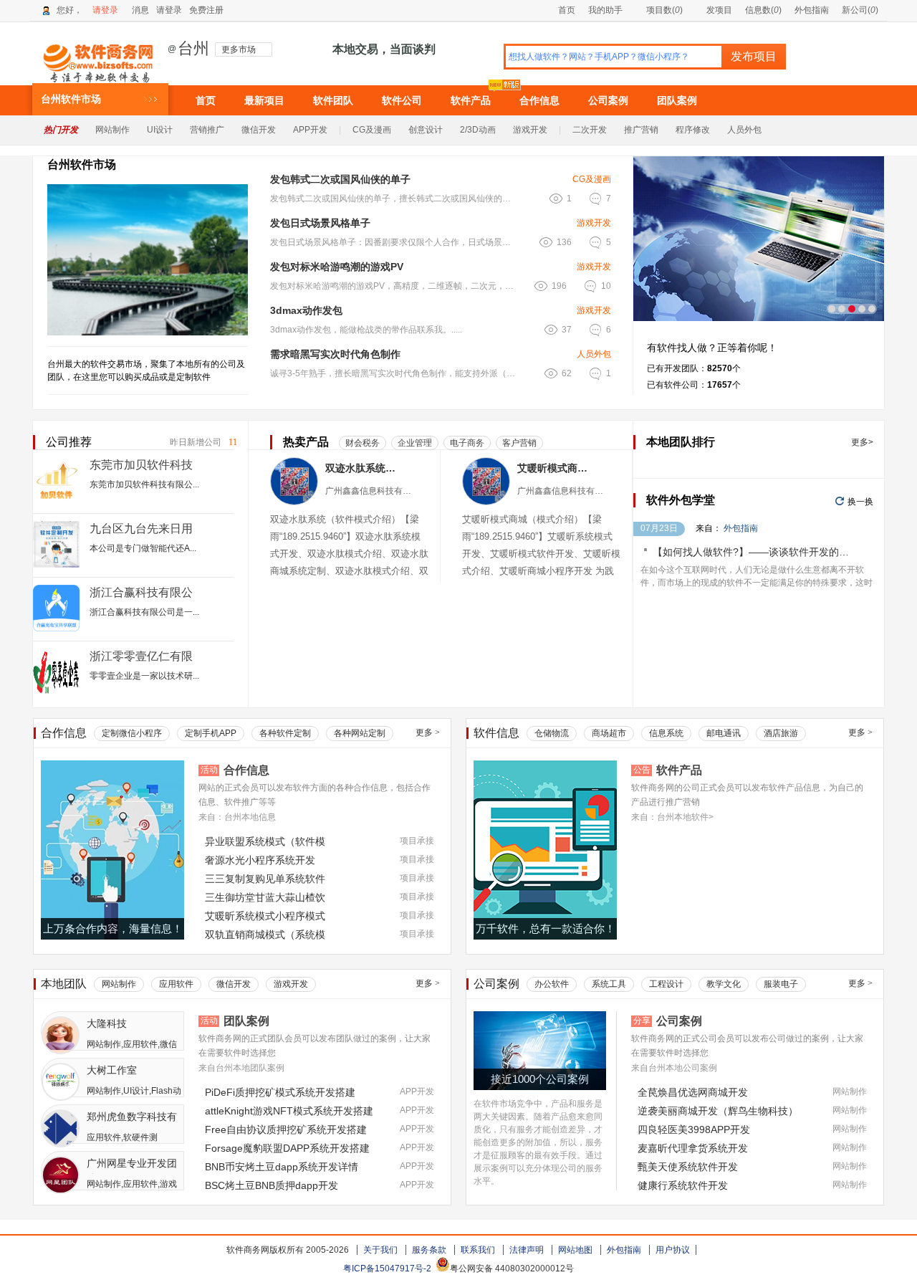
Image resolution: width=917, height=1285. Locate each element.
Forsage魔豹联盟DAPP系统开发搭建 (287, 1148)
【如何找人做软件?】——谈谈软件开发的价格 (756, 552)
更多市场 (238, 49)
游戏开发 (530, 130)
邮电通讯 (723, 733)
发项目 (719, 10)
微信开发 (258, 130)
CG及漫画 (371, 130)
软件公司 (402, 100)
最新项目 (264, 100)
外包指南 (811, 10)
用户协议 (673, 1250)
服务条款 (429, 1250)
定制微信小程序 (132, 733)
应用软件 (176, 984)
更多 (428, 732)
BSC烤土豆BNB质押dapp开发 (271, 1185)
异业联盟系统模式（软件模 (265, 841)
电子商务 (467, 443)
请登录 (105, 10)
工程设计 (666, 984)
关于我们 (380, 1250)
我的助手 (605, 10)
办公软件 (551, 984)
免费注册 (206, 10)
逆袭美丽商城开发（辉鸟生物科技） (718, 1111)
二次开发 (589, 130)
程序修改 (693, 130)
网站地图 (575, 1250)
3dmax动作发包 (306, 310)
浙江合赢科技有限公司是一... (144, 612)
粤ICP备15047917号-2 (387, 1268)
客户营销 (519, 443)
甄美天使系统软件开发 (688, 1166)
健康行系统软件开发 (683, 1185)
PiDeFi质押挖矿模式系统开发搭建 (280, 1092)
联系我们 (478, 1250)
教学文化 (723, 984)
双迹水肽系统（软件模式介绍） (362, 468)
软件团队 (333, 100)
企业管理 (415, 443)
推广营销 (641, 130)
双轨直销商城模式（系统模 (265, 934)
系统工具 (609, 984)
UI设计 (160, 130)
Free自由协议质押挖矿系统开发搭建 (286, 1129)
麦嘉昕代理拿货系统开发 (693, 1148)
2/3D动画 (478, 130)
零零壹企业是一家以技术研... (144, 676)
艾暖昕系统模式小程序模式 (265, 916)
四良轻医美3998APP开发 (694, 1129)
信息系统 (666, 733)
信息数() (763, 10)
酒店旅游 (781, 733)
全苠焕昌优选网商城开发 (693, 1092)
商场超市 (609, 733)
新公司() (860, 10)
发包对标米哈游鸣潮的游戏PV (336, 266)
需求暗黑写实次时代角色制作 (335, 354)
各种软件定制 (285, 733)
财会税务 (362, 443)
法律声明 (526, 1250)
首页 (566, 10)
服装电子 (781, 984)
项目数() (664, 10)
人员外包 (744, 130)
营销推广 (207, 130)
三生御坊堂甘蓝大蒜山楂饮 (265, 897)
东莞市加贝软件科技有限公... (144, 484)
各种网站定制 (359, 733)
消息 (140, 10)
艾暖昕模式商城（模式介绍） (554, 468)
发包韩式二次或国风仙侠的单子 (340, 179)
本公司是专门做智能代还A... (143, 548)
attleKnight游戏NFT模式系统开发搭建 (289, 1111)
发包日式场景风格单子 (320, 223)
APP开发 (310, 130)
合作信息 (539, 100)
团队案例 (677, 100)
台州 (193, 49)
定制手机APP (210, 733)
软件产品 (471, 100)
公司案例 (608, 100)
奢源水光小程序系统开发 (260, 860)
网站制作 (112, 130)
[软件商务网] (98, 57)
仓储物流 (551, 733)
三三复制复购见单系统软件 (265, 878)
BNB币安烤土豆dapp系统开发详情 (281, 1166)
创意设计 (425, 130)
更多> (862, 442)
